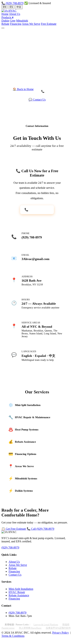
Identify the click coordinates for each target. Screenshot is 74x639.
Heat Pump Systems (23, 429)
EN (4, 7)
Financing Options (22, 454)
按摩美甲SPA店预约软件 (58, 628)
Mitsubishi (22, 20)
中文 (19, 7)
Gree (12, 20)
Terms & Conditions (12, 635)
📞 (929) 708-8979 (12, 3)
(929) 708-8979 (32, 237)
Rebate (5, 23)
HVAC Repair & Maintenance (29, 417)
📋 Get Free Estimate (13, 528)
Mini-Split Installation (24, 405)
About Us (14, 13)
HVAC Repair (17, 592)
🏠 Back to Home (23, 89)
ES (11, 7)
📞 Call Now (48, 91)
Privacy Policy (60, 632)
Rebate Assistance (22, 442)
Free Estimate (48, 23)
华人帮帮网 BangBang (30, 628)
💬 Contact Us (37, 99)
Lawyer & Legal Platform (46, 624)
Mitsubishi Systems (22, 478)
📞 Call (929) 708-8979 (40, 528)
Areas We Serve (31, 23)
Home (4, 13)
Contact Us (15, 574)
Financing (15, 23)
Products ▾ (7, 17)
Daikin (5, 20)
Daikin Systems (20, 491)
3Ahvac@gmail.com (35, 259)
